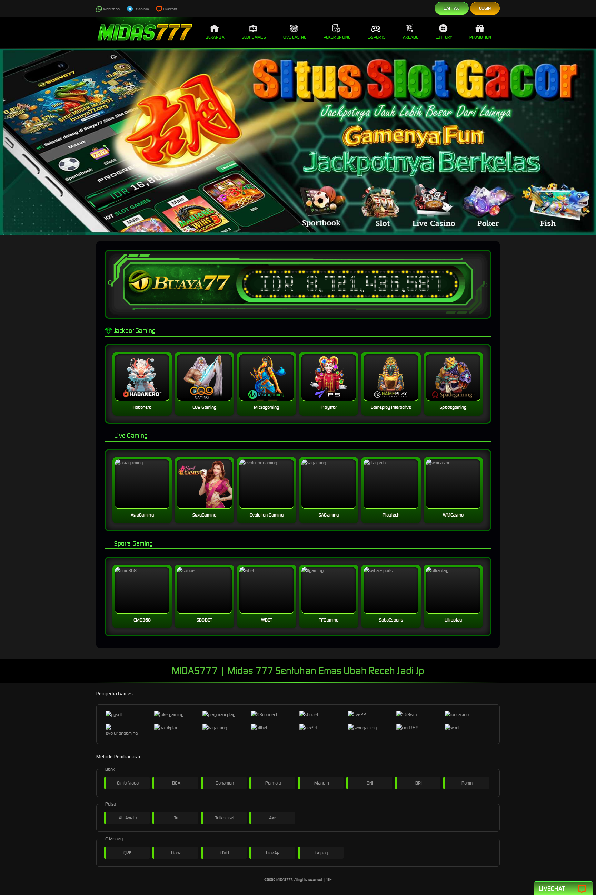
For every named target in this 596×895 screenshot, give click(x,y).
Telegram (141, 9)
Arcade (411, 37)
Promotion (480, 37)
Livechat (170, 9)
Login (485, 8)
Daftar (452, 8)
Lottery (444, 37)
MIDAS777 (284, 879)
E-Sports (377, 37)
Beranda (215, 37)
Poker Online (337, 37)
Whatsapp (111, 9)
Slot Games (254, 37)
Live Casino (294, 37)
